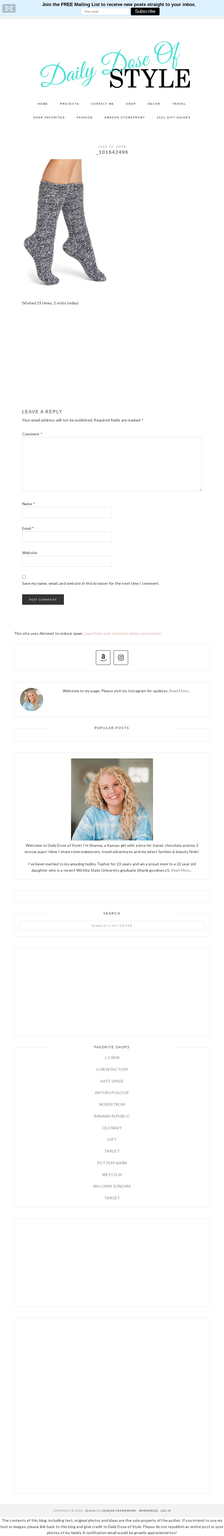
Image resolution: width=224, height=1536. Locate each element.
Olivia (90, 1510)
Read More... (182, 870)
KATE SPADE (112, 1081)
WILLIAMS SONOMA (112, 1186)
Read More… (180, 690)
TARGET (112, 1151)
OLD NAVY (112, 1127)
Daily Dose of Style (112, 64)
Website (29, 552)
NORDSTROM (112, 1104)
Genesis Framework (119, 1510)
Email (28, 528)
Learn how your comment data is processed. (122, 633)
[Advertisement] (112, 362)
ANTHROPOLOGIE (112, 1092)
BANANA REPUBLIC (112, 1116)
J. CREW (112, 1057)
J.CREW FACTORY (112, 1069)
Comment (32, 434)
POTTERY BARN (112, 1162)
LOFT (112, 1139)
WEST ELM (112, 1174)
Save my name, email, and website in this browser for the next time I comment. (90, 583)
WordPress (148, 1510)
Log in (166, 1510)
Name (28, 503)
